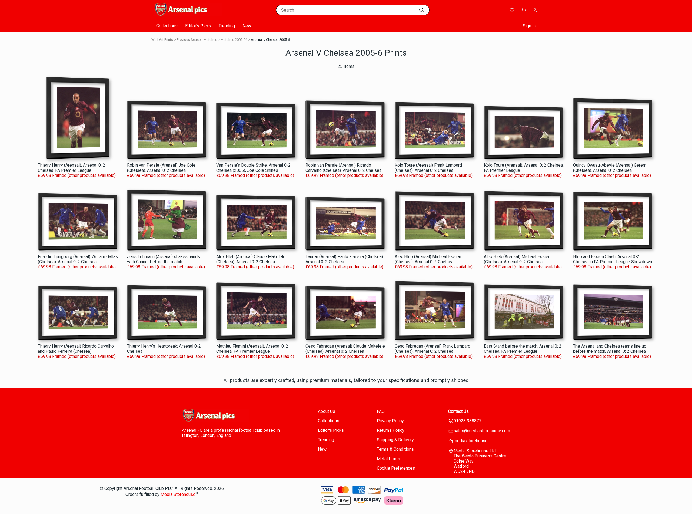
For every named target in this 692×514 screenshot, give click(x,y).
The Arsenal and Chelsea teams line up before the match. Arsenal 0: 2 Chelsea (609, 349)
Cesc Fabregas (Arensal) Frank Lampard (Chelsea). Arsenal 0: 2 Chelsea (432, 349)
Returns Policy (390, 430)
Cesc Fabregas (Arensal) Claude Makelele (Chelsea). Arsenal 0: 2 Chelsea (345, 349)
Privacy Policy (390, 420)
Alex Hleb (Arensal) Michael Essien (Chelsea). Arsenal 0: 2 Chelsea (517, 259)
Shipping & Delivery (395, 439)
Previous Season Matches (197, 40)
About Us (326, 411)
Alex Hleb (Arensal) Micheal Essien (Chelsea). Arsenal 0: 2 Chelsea (428, 259)
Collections (167, 25)
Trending (227, 25)
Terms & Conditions (395, 449)
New (246, 25)
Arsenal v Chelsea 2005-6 (270, 40)
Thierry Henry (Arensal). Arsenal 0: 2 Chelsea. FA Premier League (71, 168)
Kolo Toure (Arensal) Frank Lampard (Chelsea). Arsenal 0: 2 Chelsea (428, 168)
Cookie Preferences (396, 468)
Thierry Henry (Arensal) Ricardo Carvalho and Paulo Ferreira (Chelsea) (76, 349)
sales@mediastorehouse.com (482, 430)
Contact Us (458, 411)
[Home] (188, 14)
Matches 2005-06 (234, 40)
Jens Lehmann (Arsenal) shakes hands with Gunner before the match (163, 259)
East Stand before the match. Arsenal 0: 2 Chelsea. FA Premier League (522, 349)
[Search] (421, 10)
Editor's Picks (198, 25)
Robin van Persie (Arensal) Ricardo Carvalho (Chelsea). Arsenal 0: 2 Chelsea (343, 168)
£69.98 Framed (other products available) (77, 175)
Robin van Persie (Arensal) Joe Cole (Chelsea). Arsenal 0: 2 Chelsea (161, 168)
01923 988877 (467, 420)
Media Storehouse (178, 494)
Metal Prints (388, 458)
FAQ (381, 411)
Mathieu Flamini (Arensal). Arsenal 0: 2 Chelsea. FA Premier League (252, 349)
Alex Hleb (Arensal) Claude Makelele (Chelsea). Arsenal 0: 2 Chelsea (250, 259)
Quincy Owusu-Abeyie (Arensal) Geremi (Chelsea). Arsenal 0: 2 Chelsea (610, 168)
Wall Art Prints (162, 40)
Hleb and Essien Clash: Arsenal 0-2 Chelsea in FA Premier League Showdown (612, 259)
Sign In (529, 25)
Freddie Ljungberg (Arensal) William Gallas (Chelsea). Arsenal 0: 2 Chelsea (78, 259)
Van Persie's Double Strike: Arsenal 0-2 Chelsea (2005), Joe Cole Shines (253, 168)
